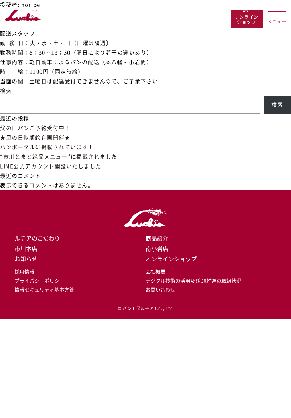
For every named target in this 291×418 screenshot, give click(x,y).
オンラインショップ (171, 259)
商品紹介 (157, 238)
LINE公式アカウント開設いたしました (50, 166)
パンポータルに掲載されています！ (47, 147)
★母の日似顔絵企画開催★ (35, 137)
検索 (6, 91)
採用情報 (24, 271)
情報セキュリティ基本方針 (44, 289)
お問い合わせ (160, 289)
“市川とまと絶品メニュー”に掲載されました (58, 156)
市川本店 (26, 249)
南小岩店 (157, 249)
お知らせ (26, 259)
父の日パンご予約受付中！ (35, 128)
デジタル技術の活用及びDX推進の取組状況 (193, 280)
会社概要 (155, 271)
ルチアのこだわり (37, 238)
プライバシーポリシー (39, 280)
